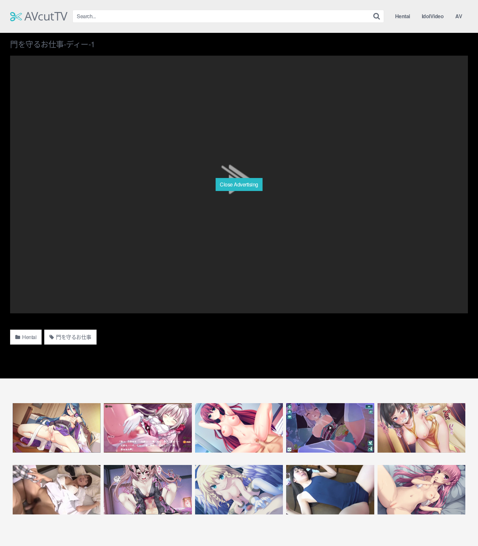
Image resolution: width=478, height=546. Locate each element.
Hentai (402, 16)
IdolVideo (433, 16)
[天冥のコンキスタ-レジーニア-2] (239, 489)
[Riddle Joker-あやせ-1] (421, 489)
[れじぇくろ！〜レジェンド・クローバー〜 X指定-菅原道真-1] (56, 428)
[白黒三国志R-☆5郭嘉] (421, 428)
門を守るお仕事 (73, 337)
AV (458, 16)
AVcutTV (44, 16)
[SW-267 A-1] (330, 489)
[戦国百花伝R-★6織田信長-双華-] (148, 489)
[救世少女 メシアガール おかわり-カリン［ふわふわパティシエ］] (148, 428)
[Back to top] (460, 525)
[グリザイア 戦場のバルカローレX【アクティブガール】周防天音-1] (239, 428)
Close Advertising (239, 184)
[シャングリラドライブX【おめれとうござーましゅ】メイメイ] (330, 428)
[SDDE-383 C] (56, 489)
